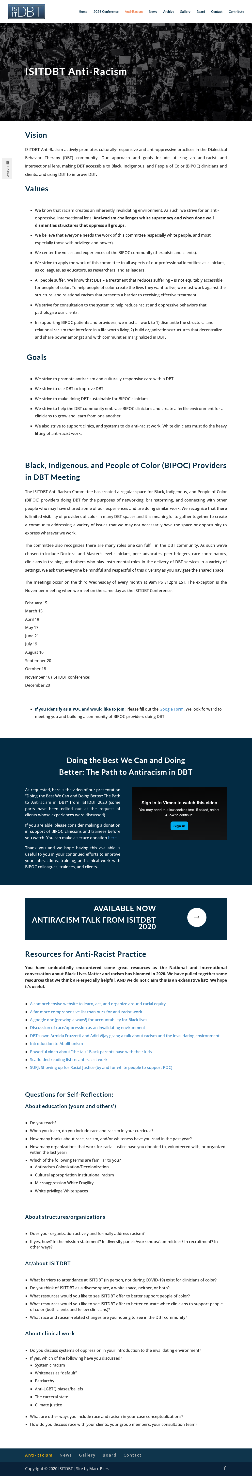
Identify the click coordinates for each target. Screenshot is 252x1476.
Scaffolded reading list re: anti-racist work (69, 1059)
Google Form (171, 709)
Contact (216, 12)
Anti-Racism (134, 12)
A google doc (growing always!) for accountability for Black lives (88, 1019)
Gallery (185, 12)
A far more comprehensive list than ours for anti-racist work (86, 1012)
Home (83, 12)
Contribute (236, 12)
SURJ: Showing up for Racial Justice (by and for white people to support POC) (101, 1067)
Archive (168, 12)
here (112, 837)
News (153, 12)
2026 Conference (106, 12)
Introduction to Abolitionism (56, 1043)
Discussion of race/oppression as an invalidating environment (87, 1027)
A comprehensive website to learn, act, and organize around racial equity (98, 1003)
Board (201, 12)
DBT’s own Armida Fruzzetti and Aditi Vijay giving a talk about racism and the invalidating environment (125, 1035)
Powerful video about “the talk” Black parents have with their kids (91, 1051)
